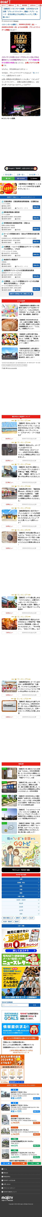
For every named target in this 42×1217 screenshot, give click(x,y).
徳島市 (18, 918)
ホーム (5, 1169)
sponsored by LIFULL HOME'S (27, 1085)
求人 (18, 5)
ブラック (20, 365)
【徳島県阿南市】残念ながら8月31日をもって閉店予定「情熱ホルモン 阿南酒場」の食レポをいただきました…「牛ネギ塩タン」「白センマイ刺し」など (29, 624)
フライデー (14, 365)
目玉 (25, 365)
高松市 (25, 918)
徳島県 (16, 21)
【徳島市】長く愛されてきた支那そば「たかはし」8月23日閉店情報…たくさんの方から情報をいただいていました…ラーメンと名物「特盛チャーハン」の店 (29, 773)
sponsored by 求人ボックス (28, 197)
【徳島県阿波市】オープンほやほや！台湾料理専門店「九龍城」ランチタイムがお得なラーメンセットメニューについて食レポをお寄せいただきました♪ (29, 686)
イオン (4, 365)
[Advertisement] (21, 393)
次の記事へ (33, 174)
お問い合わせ (6, 1184)
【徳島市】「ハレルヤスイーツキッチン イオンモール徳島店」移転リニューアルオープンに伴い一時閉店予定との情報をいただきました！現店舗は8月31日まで (29, 814)
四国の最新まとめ (8, 918)
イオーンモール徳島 (9, 24)
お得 (8, 365)
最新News (11, 5)
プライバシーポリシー (9, 1188)
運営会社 (5, 1172)
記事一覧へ (21, 174)
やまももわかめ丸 (12, 368)
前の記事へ (9, 174)
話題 (4, 368)
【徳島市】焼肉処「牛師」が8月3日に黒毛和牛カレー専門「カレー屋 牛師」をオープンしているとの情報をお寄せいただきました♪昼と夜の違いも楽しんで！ (29, 827)
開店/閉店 (24, 5)
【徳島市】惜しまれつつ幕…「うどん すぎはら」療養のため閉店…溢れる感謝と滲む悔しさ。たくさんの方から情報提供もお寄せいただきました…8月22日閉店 (29, 787)
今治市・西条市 (7, 921)
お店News (33, 5)
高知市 (17, 921)
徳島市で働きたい (13, 197)
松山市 (31, 918)
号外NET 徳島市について (10, 1192)
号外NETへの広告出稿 (9, 1180)
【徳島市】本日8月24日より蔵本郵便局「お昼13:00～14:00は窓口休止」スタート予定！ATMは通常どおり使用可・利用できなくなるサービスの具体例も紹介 (29, 800)
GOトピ (3, 5)
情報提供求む (6, 1176)
